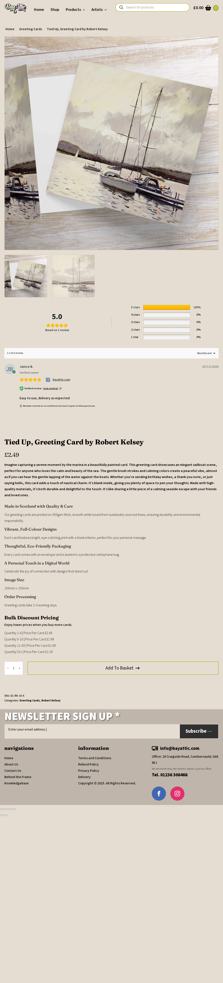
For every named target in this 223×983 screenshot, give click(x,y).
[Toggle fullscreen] (6, 809)
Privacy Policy (88, 770)
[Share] (10, 809)
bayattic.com (61, 380)
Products (73, 9)
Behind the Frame (17, 777)
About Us (11, 764)
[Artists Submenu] (106, 9)
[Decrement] (7, 668)
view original (50, 388)
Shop (55, 9)
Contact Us (12, 770)
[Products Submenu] (84, 9)
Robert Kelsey (51, 701)
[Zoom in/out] (1, 809)
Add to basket (119, 668)
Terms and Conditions (94, 758)
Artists (97, 9)
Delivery (84, 777)
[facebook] (159, 794)
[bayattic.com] (48, 380)
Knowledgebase (16, 783)
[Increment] (19, 668)
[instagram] (177, 794)
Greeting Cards (30, 29)
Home (39, 9)
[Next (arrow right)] (6, 815)
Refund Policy (88, 764)
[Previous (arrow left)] (1, 815)
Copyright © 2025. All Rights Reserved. (107, 783)
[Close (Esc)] (14, 809)
